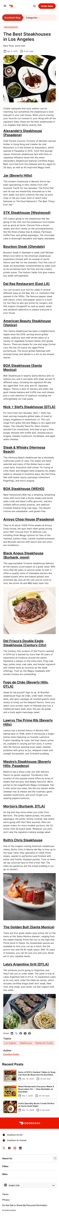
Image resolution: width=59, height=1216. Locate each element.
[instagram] (14, 1149)
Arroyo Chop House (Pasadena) (28, 519)
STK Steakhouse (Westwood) (27, 213)
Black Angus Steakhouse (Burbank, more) (23, 555)
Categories (31, 17)
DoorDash (12, 1210)
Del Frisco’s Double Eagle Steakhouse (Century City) (24, 643)
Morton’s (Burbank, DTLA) (24, 806)
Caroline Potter (11, 1054)
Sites (5, 1174)
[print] (29, 1033)
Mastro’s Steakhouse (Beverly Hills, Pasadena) (27, 764)
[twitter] (3, 1149)
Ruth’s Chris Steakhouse (22, 840)
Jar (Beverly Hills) (17, 175)
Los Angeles (10, 1043)
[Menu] (5, 6)
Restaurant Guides (44, 1043)
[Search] (34, 6)
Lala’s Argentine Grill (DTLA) (26, 964)
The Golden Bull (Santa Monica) (28, 927)
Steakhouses (26, 1043)
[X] (16, 1033)
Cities (5, 1166)
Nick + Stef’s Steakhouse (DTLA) (29, 407)
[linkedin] (12, 1033)
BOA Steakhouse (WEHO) (23, 489)
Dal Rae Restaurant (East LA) (26, 284)
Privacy (5, 1199)
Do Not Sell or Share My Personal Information (24, 1205)
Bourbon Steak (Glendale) (24, 247)
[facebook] (20, 1033)
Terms (5, 1194)
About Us (7, 1158)
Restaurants (11, 27)
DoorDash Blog (12, 17)
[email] (25, 1033)
